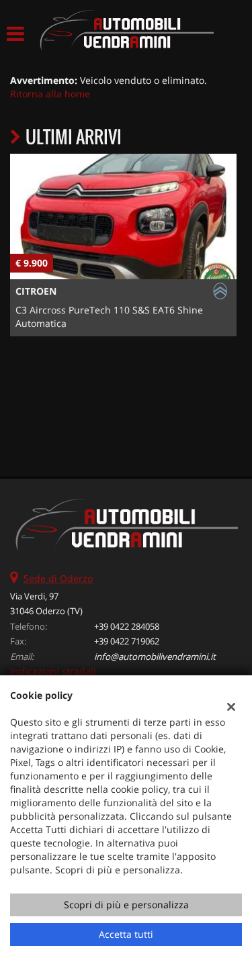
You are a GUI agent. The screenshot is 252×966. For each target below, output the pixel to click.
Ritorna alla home (50, 93)
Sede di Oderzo (58, 578)
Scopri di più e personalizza (126, 904)
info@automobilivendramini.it (155, 656)
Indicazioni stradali (53, 671)
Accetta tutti (126, 934)
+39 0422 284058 (126, 626)
